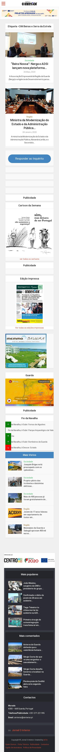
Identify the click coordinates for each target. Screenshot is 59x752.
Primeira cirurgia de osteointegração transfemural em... (32, 622)
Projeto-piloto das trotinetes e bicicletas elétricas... (34, 483)
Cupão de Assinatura (13, 747)
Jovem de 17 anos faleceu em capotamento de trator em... (35, 514)
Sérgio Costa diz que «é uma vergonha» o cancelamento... (32, 659)
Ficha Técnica (23, 744)
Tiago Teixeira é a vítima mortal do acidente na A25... (31, 610)
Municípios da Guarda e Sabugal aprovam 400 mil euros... (35, 531)
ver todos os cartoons (29, 259)
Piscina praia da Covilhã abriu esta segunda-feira (33, 684)
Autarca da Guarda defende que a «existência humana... (33, 647)
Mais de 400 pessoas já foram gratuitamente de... (35, 498)
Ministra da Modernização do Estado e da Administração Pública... (29, 124)
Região (29, 117)
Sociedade (29, 60)
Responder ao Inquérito (29, 158)
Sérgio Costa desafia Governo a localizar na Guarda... (33, 672)
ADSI (45, 740)
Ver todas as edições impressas (29, 328)
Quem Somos (10, 744)
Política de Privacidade (32, 747)
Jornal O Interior (21, 730)
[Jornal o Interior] (29, 3)
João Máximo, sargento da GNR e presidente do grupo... (33, 586)
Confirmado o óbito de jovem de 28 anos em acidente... (33, 598)
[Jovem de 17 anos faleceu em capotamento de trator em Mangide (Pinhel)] (16, 513)
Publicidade (34, 744)
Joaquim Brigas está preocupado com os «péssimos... (33, 467)
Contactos (45, 744)
